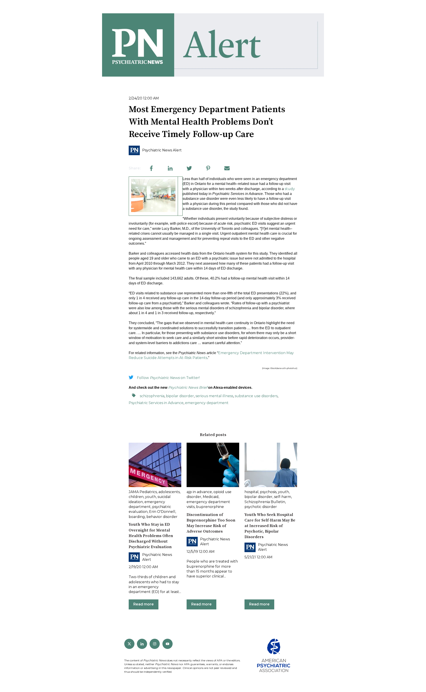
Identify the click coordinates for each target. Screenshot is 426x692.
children (136, 497)
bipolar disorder (180, 396)
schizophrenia (152, 396)
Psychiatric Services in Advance (156, 403)
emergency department (207, 403)
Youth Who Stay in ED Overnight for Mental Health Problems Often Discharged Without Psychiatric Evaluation (151, 535)
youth (150, 497)
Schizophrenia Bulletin (265, 502)
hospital (251, 492)
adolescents (169, 492)
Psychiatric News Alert (162, 150)
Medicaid (211, 497)
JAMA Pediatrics (143, 492)
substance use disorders (256, 396)
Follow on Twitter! (168, 378)
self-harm (282, 497)
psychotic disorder (261, 507)
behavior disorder (162, 517)
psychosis (268, 492)
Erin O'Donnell (162, 512)
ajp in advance (199, 492)
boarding (137, 517)
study (290, 189)
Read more (143, 604)
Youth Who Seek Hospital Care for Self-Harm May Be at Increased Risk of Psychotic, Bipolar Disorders (270, 526)
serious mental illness (214, 396)
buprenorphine (210, 507)
